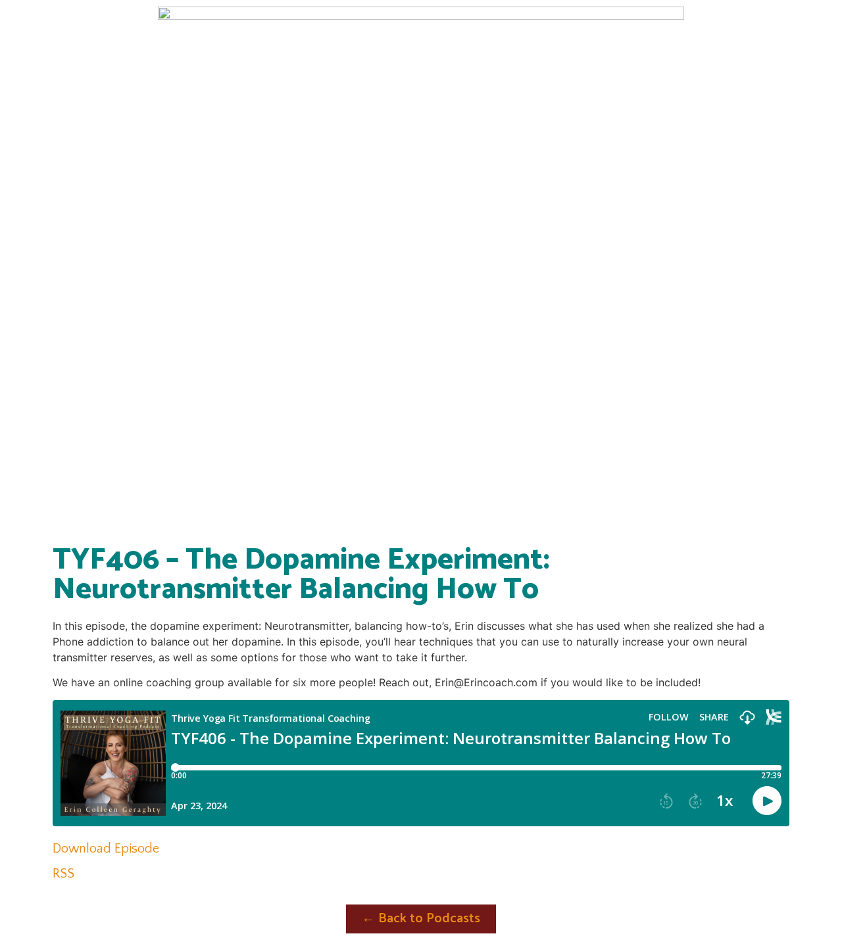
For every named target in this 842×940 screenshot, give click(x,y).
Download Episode (106, 848)
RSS (63, 873)
